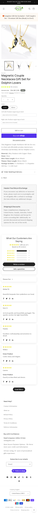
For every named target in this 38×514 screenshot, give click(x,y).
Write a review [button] (19, 264)
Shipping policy (25, 510)
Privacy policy (28, 507)
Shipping (11, 92)
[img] (7, 286)
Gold (5, 107)
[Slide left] (2, 66)
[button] (4, 9)
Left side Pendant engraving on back (12, 112)
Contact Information (10, 406)
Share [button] (5, 178)
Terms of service (14, 510)
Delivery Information (10, 427)
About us (6, 410)
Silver (13, 107)
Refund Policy (8, 414)
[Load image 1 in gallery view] (9, 65)
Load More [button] (19, 389)
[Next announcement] (35, 2)
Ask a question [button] (19, 269)
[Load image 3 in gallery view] (28, 65)
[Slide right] (36, 66)
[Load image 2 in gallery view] (19, 65)
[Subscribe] (30, 464)
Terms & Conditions (10, 423)
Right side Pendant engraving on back (13, 119)
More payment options (19, 140)
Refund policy (19, 507)
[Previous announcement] (3, 2)
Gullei (11, 507)
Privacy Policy (8, 419)
